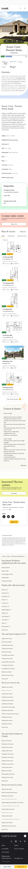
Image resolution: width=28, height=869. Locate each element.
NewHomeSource (6, 858)
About (3, 845)
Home (3, 556)
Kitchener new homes (7, 764)
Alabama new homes (7, 687)
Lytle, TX (4, 623)
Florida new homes (7, 717)
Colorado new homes (7, 703)
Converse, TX (5, 606)
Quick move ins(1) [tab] (22, 236)
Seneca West (5, 577)
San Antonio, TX (6, 626)
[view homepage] (5, 8)
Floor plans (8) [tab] (11, 236)
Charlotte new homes (7, 645)
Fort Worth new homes (8, 655)
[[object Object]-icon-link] (3, 516)
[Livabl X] (11, 841)
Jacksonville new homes (8, 662)
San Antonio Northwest (14, 81)
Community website (14, 67)
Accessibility (5, 848)
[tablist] (14, 236)
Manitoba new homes (7, 796)
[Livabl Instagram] (15, 841)
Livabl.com (4, 545)
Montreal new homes (7, 777)
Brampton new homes (7, 744)
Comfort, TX (5, 603)
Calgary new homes (7, 750)
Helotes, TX (5, 613)
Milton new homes (7, 770)
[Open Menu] (25, 8)
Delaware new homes (7, 710)
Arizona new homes (7, 693)
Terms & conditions (19, 848)
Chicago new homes (7, 648)
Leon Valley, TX (6, 616)
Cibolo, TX (4, 599)
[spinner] (20, 8)
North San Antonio (13, 140)
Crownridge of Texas (7, 574)
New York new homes (7, 675)
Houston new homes (7, 658)
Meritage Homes (14, 52)
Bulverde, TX (5, 593)
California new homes (7, 700)
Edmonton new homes (8, 757)
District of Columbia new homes (10, 713)
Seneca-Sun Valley (7, 581)
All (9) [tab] (2, 236)
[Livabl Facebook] (20, 841)
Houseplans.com (18, 858)
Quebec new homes (7, 822)
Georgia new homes (7, 720)
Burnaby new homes (7, 747)
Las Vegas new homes (7, 665)
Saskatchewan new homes (9, 826)
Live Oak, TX (5, 619)
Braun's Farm (5, 571)
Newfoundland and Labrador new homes (12, 802)
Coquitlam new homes (8, 754)
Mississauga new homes (8, 774)
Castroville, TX (5, 596)
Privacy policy (5, 852)
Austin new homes (7, 642)
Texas (8, 556)
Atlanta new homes (7, 638)
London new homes (7, 767)
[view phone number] (10, 509)
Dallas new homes (6, 652)
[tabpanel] (14, 321)
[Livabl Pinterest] (24, 841)
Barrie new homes (6, 740)
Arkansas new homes (7, 697)
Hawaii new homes (7, 723)
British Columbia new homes (9, 792)
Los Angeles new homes (8, 668)
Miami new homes (7, 672)
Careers (16, 845)
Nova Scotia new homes (8, 809)
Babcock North (6, 567)
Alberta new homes (7, 789)
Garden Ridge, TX (6, 609)
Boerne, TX (5, 589)
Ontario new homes (7, 816)
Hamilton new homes (7, 760)
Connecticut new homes (8, 707)
